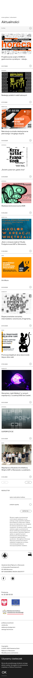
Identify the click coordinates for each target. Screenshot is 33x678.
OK (4, 672)
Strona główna (5, 17)
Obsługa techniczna (7, 629)
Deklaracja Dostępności (8, 627)
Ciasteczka (4, 625)
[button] (16, 28)
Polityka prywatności (7, 623)
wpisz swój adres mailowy (17, 497)
